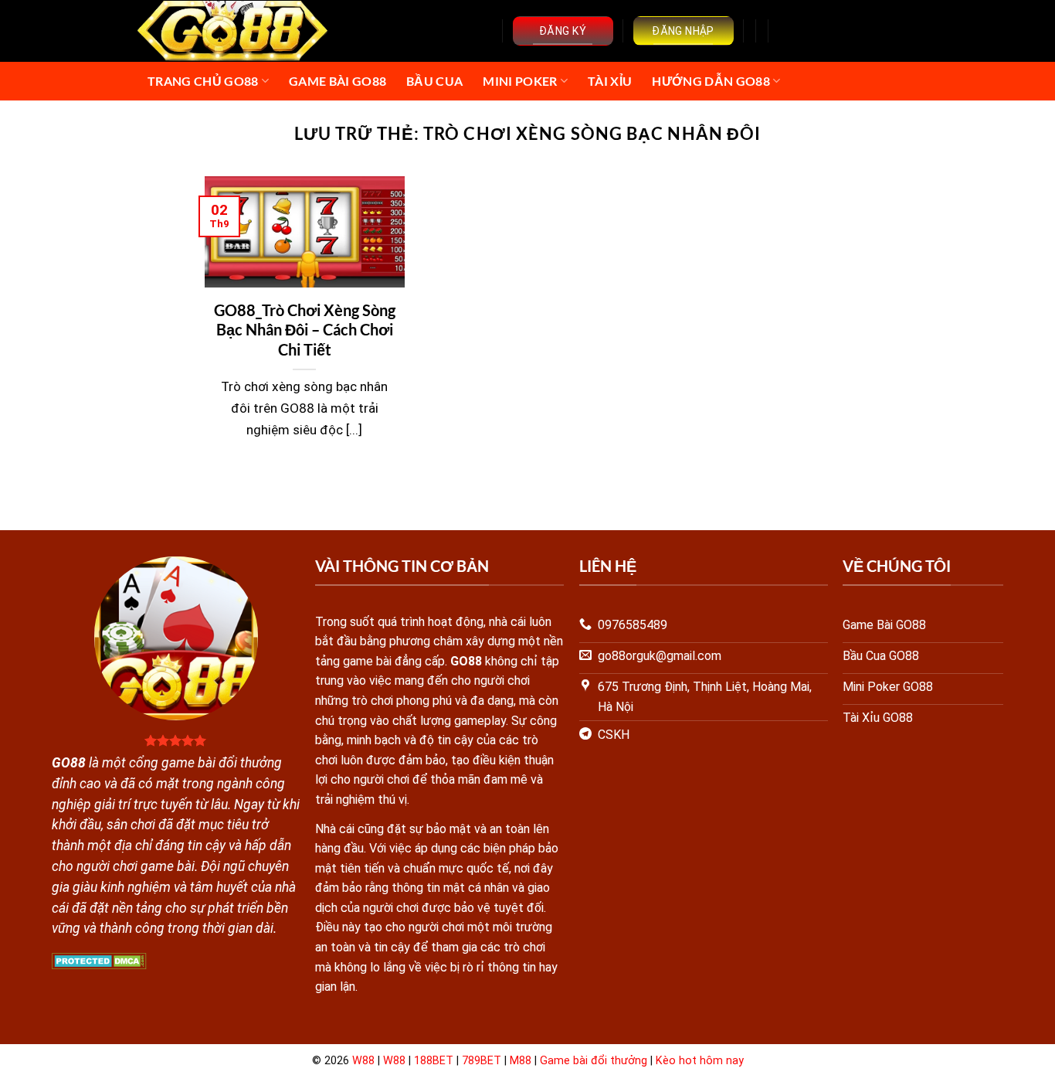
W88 (363, 1060)
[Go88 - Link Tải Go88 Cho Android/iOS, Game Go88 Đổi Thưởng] (233, 31)
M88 (520, 1060)
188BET (433, 1060)
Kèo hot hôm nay (700, 1060)
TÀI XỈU (610, 80)
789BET (481, 1060)
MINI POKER (520, 80)
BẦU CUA (434, 80)
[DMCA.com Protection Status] (99, 960)
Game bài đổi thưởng (593, 1060)
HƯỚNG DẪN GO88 (710, 80)
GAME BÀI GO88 (337, 80)
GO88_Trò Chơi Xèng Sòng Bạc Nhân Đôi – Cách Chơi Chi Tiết (304, 330)
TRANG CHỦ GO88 (203, 80)
